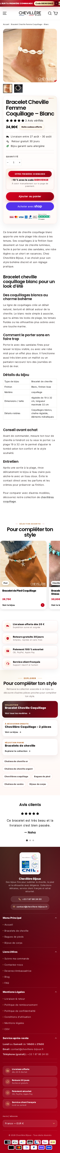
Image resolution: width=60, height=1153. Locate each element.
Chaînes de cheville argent (18, 769)
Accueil (6, 24)
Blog (7, 976)
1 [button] (27, 840)
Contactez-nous (13, 964)
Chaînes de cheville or (16, 761)
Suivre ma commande (16, 958)
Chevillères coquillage (16, 776)
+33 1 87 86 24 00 (32, 899)
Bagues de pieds (14, 936)
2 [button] (30, 840)
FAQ (6, 982)
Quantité (12, 157)
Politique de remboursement (20, 1004)
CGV (7, 1029)
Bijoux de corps (38, 784)
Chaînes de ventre (14, 784)
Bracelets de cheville (16, 930)
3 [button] (33, 840)
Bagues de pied (42, 776)
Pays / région (10, 1116)
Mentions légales (14, 1023)
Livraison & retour (14, 998)
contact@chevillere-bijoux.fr (32, 906)
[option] (30, 55)
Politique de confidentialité (20, 1010)
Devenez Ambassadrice (18, 970)
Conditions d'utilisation (17, 1016)
